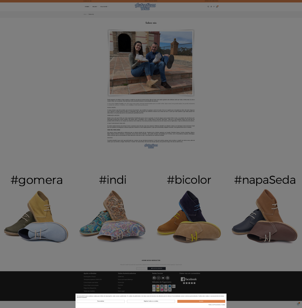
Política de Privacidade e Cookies (217, 304)
